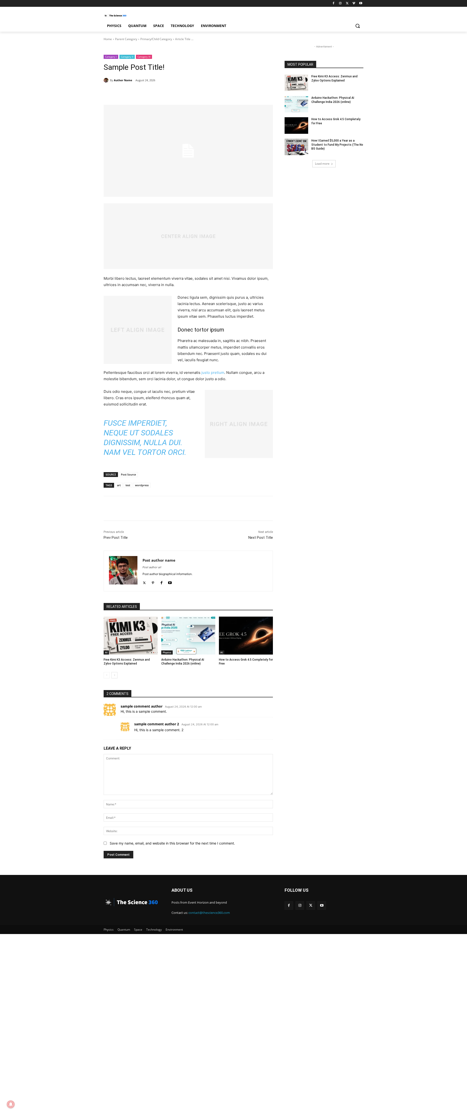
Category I (111, 56)
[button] (357, 26)
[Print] (215, 93)
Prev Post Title (116, 537)
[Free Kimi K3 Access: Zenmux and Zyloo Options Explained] (131, 635)
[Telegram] (238, 93)
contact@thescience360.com (209, 912)
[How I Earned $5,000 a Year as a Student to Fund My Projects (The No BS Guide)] (296, 147)
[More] (260, 93)
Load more (322, 164)
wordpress (142, 485)
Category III (144, 56)
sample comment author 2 (156, 724)
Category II (127, 56)
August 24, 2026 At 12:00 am (183, 706)
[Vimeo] (354, 3)
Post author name (159, 560)
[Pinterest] (159, 93)
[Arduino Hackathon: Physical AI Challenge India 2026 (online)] (188, 635)
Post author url (152, 567)
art (119, 485)
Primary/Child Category (156, 39)
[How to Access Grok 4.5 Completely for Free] (246, 635)
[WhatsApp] (171, 93)
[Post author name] (123, 571)
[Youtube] (360, 3)
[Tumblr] (227, 93)
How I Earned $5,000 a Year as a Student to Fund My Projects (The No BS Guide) (337, 145)
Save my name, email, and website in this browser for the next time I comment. (172, 843)
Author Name (123, 80)
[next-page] (114, 675)
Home (108, 39)
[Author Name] (107, 80)
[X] (347, 3)
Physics (167, 652)
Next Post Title (260, 537)
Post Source (128, 474)
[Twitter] (144, 582)
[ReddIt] (193, 93)
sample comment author (141, 706)
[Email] (204, 93)
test (128, 485)
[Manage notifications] (11, 1104)
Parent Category (126, 39)
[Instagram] (340, 3)
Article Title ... (184, 39)
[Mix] (249, 93)
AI (106, 652)
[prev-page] (107, 675)
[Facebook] (333, 3)
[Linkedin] (182, 93)
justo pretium (212, 372)
